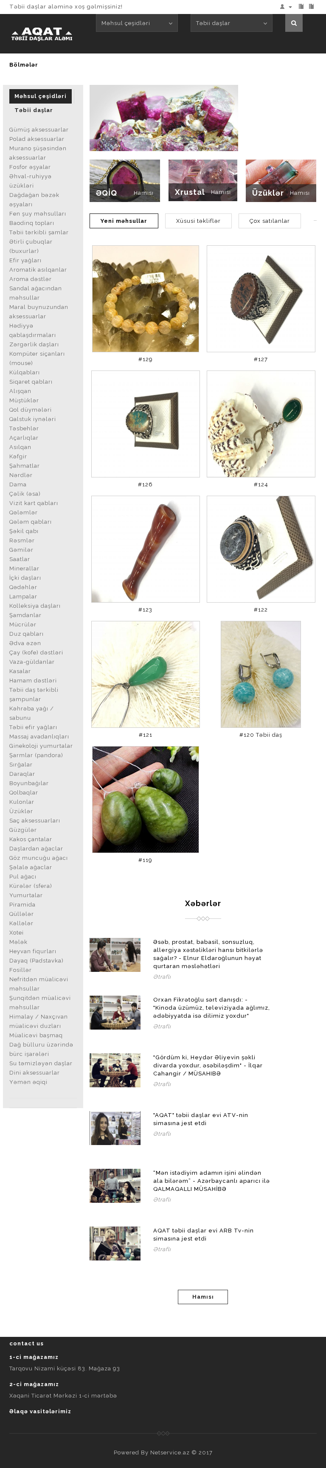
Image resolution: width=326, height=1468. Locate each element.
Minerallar (24, 568)
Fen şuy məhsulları (37, 214)
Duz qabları (26, 634)
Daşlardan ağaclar (36, 848)
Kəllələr (21, 923)
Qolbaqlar (23, 792)
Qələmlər (23, 512)
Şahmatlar (24, 466)
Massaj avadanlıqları (39, 736)
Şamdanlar (25, 615)
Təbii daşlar (33, 110)
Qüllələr (21, 914)
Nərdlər (21, 475)
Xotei (16, 932)
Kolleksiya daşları (35, 606)
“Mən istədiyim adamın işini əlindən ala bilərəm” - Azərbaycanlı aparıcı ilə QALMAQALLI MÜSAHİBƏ (211, 1181)
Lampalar (23, 596)
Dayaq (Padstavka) (36, 960)
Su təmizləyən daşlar (41, 1063)
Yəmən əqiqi (28, 1082)
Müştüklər (24, 400)
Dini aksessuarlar (34, 1072)
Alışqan (20, 391)
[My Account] (287, 7)
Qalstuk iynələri (32, 419)
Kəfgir (18, 456)
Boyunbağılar (29, 783)
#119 (145, 860)
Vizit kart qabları (33, 503)
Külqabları (24, 372)
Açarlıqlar (24, 438)
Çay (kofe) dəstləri (36, 652)
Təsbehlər (24, 428)
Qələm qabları (30, 522)
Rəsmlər (22, 540)
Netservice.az (170, 1452)
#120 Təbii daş (260, 735)
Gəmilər (21, 550)
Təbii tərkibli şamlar (39, 232)
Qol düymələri (30, 410)
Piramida (22, 904)
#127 (261, 359)
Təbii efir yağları (33, 727)
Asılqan (20, 447)
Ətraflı (162, 977)
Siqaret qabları (31, 382)
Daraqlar (22, 774)
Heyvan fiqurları (32, 951)
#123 (145, 609)
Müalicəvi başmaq (36, 1035)
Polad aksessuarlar (37, 139)
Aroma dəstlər (30, 279)
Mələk (18, 942)
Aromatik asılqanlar (38, 270)
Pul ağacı (23, 876)
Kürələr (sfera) (30, 886)
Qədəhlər (23, 587)
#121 (145, 735)
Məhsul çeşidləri (40, 96)
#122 (261, 609)
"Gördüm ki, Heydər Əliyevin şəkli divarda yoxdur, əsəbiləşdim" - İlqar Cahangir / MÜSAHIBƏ (208, 1065)
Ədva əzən (25, 643)
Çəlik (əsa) (25, 494)
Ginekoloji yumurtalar (41, 746)
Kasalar (20, 671)
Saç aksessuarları (34, 820)
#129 (145, 359)
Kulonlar (21, 802)
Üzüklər (21, 811)
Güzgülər (23, 830)
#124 (261, 484)
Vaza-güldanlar (32, 662)
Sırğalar (21, 764)
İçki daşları (25, 578)
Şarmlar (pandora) (36, 755)
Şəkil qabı (24, 531)
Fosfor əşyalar (30, 167)
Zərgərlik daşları (34, 344)
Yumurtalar (26, 895)
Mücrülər (23, 624)
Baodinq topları (31, 223)
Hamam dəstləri (33, 680)
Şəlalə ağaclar (30, 867)
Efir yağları (25, 260)
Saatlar (19, 559)
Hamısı (144, 193)
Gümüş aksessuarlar (39, 129)
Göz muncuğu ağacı (38, 858)
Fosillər (20, 970)
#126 (145, 484)
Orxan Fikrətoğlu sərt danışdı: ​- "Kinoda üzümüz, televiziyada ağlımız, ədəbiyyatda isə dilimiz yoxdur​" (211, 1007)
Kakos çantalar (30, 839)
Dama (18, 484)
